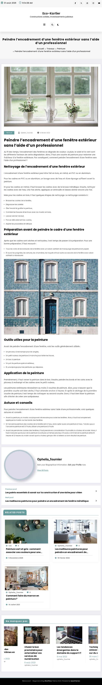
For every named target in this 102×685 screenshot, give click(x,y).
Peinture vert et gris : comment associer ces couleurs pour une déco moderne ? (23, 550)
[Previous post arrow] (96, 491)
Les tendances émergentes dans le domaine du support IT (22, 650)
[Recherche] (52, 25)
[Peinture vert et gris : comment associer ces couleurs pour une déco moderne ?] (26, 531)
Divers (14, 629)
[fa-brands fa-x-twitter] (81, 3)
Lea (10, 546)
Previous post (11, 489)
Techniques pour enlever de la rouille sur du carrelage (53, 650)
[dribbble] (87, 3)
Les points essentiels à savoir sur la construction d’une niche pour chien (43, 492)
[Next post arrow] (96, 500)
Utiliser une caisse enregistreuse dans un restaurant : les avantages (87, 651)
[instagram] (93, 3)
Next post (9, 497)
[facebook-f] (75, 3)
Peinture (9, 133)
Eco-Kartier (51, 13)
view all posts (42, 470)
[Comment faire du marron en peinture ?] (26, 578)
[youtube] (99, 3)
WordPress (48, 678)
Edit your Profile (75, 465)
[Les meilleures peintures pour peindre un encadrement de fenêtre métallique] (75, 531)
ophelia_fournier (27, 133)
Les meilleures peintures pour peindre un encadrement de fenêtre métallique (47, 501)
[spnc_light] (58, 24)
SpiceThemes (75, 678)
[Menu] (44, 24)
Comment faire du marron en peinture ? (22, 597)
